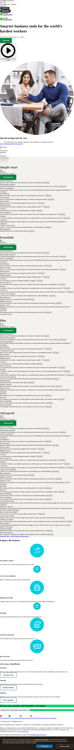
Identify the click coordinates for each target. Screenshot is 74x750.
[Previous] (2, 160)
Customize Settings (64, 746)
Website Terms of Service (38, 735)
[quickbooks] (6, 15)
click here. (25, 731)
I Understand (44, 746)
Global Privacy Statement (41, 739)
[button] (37, 182)
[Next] (6, 160)
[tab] (6, 144)
